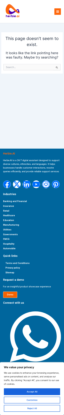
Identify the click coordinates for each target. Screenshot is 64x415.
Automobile (9, 248)
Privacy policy (12, 267)
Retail (6, 210)
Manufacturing (11, 224)
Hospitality (8, 243)
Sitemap (9, 272)
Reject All (32, 408)
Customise (32, 400)
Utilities (7, 229)
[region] (32, 388)
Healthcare (9, 215)
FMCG (6, 239)
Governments (10, 234)
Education (8, 220)
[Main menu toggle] (57, 11)
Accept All (32, 391)
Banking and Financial (15, 201)
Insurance (8, 206)
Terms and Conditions (17, 263)
